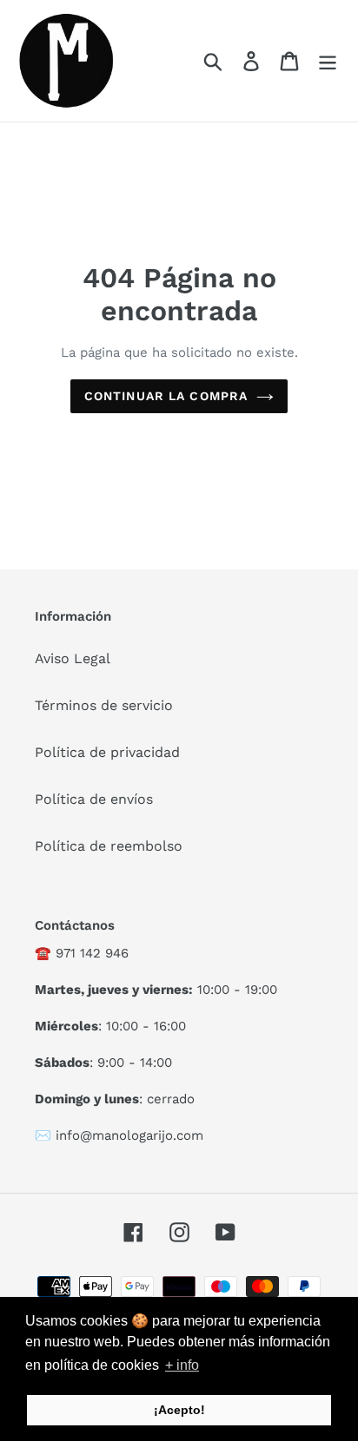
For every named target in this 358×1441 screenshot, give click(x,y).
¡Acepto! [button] (179, 1410)
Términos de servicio (104, 705)
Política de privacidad (107, 752)
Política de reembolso (108, 846)
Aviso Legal (72, 658)
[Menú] (327, 61)
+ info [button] (182, 1365)
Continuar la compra (166, 396)
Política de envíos (94, 799)
